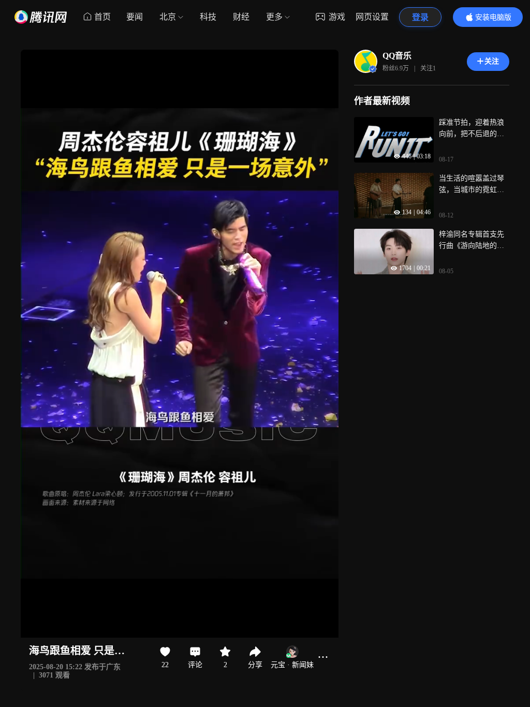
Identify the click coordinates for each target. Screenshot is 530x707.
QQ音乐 (396, 55)
